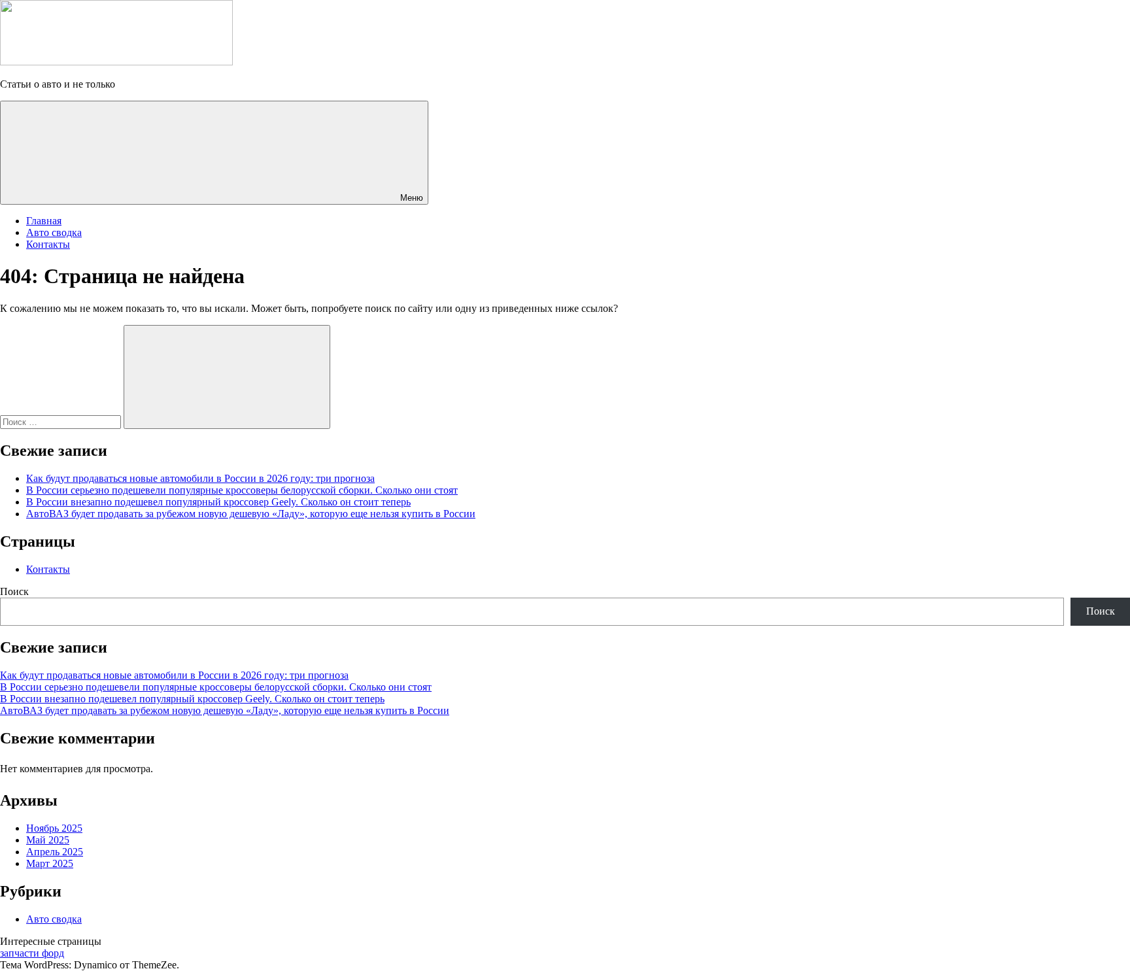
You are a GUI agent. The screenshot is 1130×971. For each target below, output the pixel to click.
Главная (43, 220)
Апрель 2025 (54, 851)
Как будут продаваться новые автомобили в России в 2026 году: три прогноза (200, 478)
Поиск (14, 591)
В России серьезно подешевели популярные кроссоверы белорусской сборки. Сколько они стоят (242, 490)
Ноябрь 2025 (54, 828)
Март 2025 (49, 863)
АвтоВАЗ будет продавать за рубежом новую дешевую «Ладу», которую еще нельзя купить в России (250, 513)
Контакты (48, 244)
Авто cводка (54, 232)
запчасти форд (32, 953)
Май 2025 (47, 839)
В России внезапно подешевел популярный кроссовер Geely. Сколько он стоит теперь (218, 501)
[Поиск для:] (62, 421)
